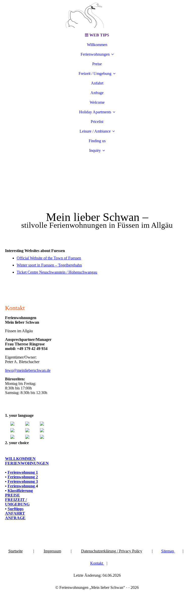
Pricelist (97, 121)
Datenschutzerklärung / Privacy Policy (111, 551)
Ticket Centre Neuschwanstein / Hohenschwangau (57, 272)
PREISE (12, 495)
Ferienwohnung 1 (23, 472)
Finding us (97, 141)
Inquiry (95, 150)
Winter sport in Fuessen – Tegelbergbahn (49, 265)
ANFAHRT (15, 513)
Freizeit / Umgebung (95, 73)
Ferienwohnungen (95, 54)
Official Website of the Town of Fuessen (49, 258)
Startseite (15, 551)
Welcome (97, 102)
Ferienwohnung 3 (23, 481)
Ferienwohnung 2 (23, 477)
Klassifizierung (20, 490)
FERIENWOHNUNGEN (27, 463)
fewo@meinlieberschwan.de (28, 370)
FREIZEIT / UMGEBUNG (17, 502)
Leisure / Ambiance (95, 131)
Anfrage (97, 93)
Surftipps (15, 509)
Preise (97, 64)
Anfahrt (97, 83)
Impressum (52, 551)
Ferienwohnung (22, 486)
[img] (97, 15)
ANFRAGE (15, 518)
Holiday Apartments (95, 112)
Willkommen (97, 45)
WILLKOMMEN (20, 459)
